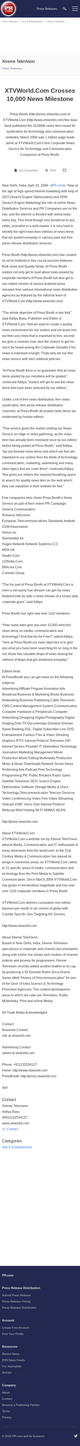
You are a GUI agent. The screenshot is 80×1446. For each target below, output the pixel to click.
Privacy (6, 1417)
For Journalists (11, 1366)
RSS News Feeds (13, 1360)
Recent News (10, 1354)
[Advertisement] (40, 39)
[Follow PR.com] (76, 1436)
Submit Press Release (16, 1295)
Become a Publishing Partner (21, 1405)
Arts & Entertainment (32, 21)
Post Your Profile (13, 1333)
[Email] (64, 170)
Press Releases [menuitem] (47, 8)
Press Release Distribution (19, 1307)
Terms (6, 1411)
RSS (53, 170)
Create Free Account (15, 1327)
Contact (12, 1129)
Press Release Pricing (16, 1301)
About (6, 1392)
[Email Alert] (16, 170)
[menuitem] (64, 8)
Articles (6, 1372)
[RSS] (47, 170)
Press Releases (10, 21)
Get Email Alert (28, 170)
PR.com (58, 185)
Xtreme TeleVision (56, 21)
